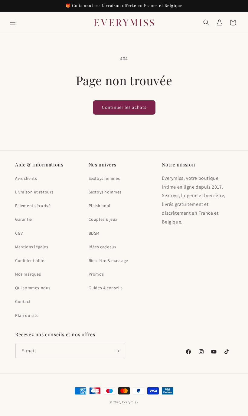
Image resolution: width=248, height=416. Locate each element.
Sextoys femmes (104, 178)
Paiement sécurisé (33, 205)
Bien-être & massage (108, 260)
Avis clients (26, 178)
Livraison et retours (34, 192)
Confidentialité (29, 260)
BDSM (94, 233)
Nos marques (28, 274)
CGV (19, 233)
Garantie (23, 219)
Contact (23, 301)
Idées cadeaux (102, 247)
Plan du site (26, 315)
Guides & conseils (106, 287)
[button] (12, 22)
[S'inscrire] (117, 351)
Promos (96, 274)
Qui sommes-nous (33, 287)
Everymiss (130, 402)
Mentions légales (31, 247)
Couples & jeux (103, 219)
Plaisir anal (99, 205)
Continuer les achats (124, 107)
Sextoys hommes (105, 192)
